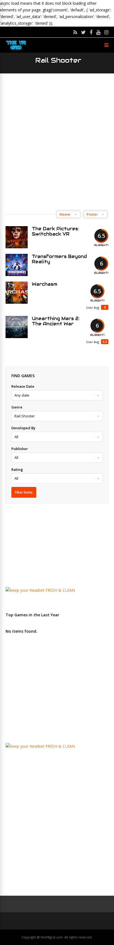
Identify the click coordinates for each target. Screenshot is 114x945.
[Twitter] (83, 32)
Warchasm (44, 284)
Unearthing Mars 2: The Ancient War (56, 321)
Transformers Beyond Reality (59, 259)
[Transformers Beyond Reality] (17, 265)
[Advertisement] (57, 142)
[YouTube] (98, 32)
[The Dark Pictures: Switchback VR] (17, 237)
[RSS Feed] (75, 32)
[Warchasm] (17, 293)
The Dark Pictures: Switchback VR (55, 231)
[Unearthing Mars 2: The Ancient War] (17, 327)
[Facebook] (91, 32)
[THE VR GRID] (16, 49)
